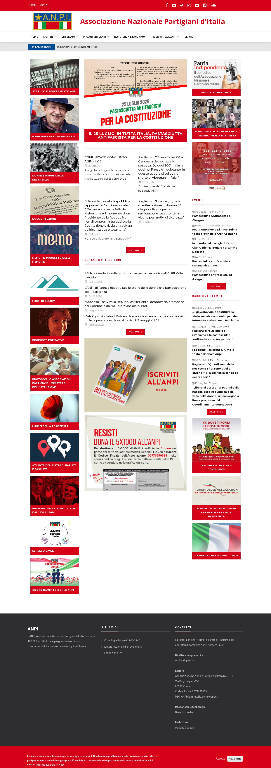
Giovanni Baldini (184, 712)
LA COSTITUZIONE (44, 218)
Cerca (189, 36)
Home (32, 5)
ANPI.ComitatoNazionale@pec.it (199, 696)
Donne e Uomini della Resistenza (48, 177)
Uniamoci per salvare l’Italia (216, 555)
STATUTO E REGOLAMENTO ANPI (54, 91)
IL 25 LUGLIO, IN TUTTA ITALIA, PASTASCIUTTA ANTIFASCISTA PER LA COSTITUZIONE (135, 135)
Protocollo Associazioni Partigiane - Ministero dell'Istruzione (51, 383)
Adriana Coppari (184, 727)
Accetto (220, 758)
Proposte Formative (48, 340)
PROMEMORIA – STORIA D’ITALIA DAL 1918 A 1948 (54, 510)
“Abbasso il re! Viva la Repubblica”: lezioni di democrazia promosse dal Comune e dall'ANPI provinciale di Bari (134, 304)
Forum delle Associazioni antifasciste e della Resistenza (216, 512)
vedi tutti (216, 286)
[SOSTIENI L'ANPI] (135, 453)
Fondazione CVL (113, 652)
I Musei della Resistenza (50, 426)
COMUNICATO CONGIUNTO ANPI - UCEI (105, 159)
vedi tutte (135, 250)
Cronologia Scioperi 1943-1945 (122, 640)
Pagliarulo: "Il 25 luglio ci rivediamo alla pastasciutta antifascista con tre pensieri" (213, 335)
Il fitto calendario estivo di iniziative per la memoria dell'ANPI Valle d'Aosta (133, 275)
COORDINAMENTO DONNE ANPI (53, 589)
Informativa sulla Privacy (50, 764)
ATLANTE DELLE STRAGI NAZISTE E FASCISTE (54, 467)
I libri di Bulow (43, 300)
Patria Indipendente (216, 92)
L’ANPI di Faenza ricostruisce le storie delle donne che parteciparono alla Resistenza (135, 290)
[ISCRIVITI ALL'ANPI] (135, 375)
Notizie (48, 36)
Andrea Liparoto (184, 660)
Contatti (45, 5)
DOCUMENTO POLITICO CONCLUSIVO (216, 467)
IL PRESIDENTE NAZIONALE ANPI (53, 136)
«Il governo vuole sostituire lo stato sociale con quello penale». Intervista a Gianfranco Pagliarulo (215, 316)
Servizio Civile (43, 550)
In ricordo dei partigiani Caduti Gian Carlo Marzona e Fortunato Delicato (214, 248)
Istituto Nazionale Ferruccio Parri (123, 646)
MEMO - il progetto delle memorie (51, 259)
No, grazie (235, 758)
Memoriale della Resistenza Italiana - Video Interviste (216, 133)
